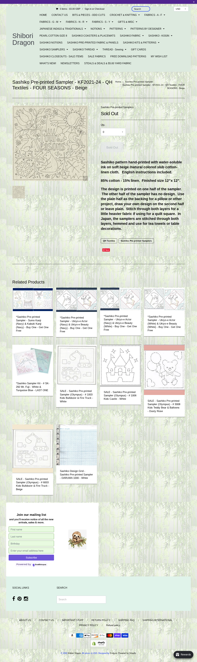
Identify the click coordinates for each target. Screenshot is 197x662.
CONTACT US (60, 15)
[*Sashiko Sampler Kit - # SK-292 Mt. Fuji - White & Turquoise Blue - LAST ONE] (32, 361)
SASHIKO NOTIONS (51, 42)
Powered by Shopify (127, 653)
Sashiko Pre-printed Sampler (139, 81)
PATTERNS (116, 28)
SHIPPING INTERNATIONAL (158, 620)
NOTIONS (96, 28)
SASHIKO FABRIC (130, 35)
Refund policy (113, 625)
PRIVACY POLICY (88, 625)
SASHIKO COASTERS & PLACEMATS (93, 35)
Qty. (103, 125)
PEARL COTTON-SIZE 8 (53, 35)
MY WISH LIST (159, 56)
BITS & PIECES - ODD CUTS (88, 15)
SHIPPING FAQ (126, 620)
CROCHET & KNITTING (123, 15)
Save (107, 250)
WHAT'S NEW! (48, 63)
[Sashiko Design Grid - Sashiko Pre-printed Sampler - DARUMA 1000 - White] (76, 444)
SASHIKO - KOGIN (158, 35)
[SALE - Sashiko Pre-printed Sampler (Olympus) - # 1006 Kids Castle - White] (120, 365)
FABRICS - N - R (75, 22)
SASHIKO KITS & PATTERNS (139, 42)
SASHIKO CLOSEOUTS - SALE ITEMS (61, 56)
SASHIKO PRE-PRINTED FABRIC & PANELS (92, 42)
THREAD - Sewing (113, 49)
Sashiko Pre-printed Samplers (117, 107)
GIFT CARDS (138, 49)
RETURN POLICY (100, 620)
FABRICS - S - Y (101, 22)
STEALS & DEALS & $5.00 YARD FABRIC (107, 63)
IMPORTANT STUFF (72, 620)
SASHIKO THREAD (84, 49)
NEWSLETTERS (70, 63)
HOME (43, 15)
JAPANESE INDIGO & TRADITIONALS (61, 28)
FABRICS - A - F (153, 15)
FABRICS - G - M (49, 22)
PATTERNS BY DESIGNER (146, 28)
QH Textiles (109, 241)
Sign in (88, 9)
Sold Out (112, 147)
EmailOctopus (40, 564)
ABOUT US (25, 620)
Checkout (99, 9)
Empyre (113, 653)
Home (118, 81)
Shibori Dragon (23, 39)
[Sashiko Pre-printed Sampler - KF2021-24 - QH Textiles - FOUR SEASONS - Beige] (18, 192)
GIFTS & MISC (126, 22)
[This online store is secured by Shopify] (98, 643)
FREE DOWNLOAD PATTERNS (128, 56)
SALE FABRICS (97, 56)
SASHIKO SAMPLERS (52, 49)
